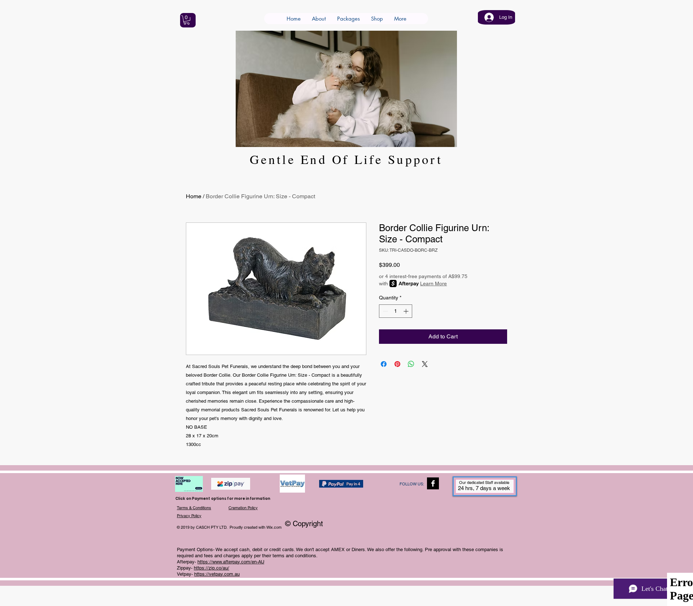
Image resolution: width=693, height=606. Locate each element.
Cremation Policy (243, 507)
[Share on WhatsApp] (411, 364)
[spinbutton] (395, 311)
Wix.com (274, 527)
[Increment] (406, 311)
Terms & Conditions (194, 507)
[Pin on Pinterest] (397, 364)
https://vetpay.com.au (217, 574)
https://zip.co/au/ (211, 568)
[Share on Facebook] (383, 364)
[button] (186, 20)
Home (193, 196)
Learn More (433, 283)
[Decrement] (384, 311)
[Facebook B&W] (433, 483)
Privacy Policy (189, 515)
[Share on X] (424, 364)
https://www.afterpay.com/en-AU (230, 561)
